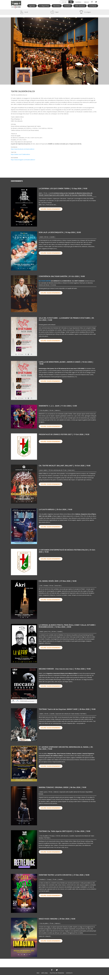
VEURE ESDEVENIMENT (51, 209)
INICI (38, 973)
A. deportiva (44, 6)
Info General (80, 6)
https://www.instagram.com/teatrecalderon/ (23, 159)
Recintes (56, 6)
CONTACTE (69, 973)
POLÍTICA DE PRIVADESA (57, 973)
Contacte (92, 6)
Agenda (32, 6)
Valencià (86, 2)
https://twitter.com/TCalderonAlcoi (20, 154)
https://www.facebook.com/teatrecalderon (22, 149)
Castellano (78, 2)
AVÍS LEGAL (44, 973)
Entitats (67, 6)
